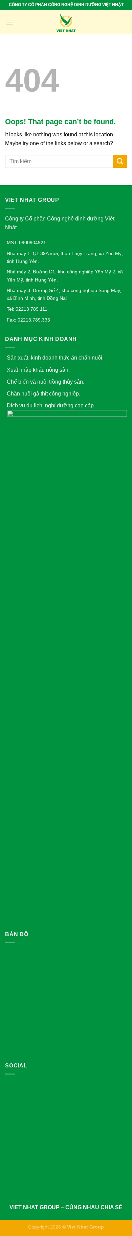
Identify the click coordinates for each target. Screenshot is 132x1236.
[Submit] (120, 161)
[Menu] (9, 22)
